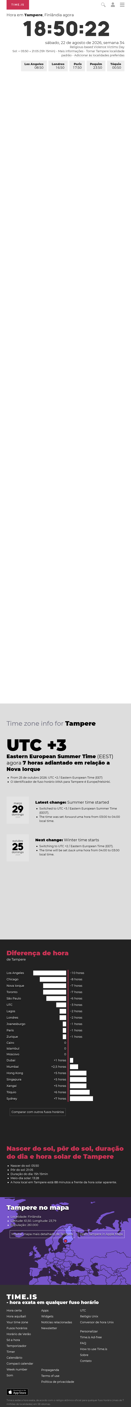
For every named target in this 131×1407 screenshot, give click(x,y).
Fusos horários (17, 1328)
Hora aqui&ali (16, 1316)
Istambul (13, 1048)
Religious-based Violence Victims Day (97, 47)
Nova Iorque (15, 985)
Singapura (14, 1079)
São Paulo (14, 998)
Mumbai (13, 1066)
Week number (17, 1369)
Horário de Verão (19, 1334)
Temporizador (16, 1346)
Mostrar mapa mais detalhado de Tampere (42, 1234)
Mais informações (70, 51)
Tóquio (115, 66)
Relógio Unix (89, 1316)
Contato (86, 1361)
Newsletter (49, 1328)
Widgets (47, 1316)
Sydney (12, 1098)
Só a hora (13, 1340)
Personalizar (89, 1331)
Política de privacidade (57, 1382)
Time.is (17, 4)
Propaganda (50, 1370)
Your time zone (17, 1322)
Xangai (12, 1086)
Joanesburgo (16, 1024)
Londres (58, 66)
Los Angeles (33, 66)
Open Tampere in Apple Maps (101, 1234)
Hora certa (14, 1310)
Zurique (12, 1037)
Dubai (11, 1060)
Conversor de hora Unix (97, 1322)
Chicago (12, 979)
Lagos (11, 1011)
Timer (11, 1352)
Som (10, 1375)
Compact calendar (20, 1363)
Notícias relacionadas (56, 1322)
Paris (77, 66)
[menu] (122, 5)
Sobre (84, 1355)
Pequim (96, 66)
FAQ (83, 1343)
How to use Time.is (93, 1349)
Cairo (10, 1043)
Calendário (14, 1357)
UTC (9, 1005)
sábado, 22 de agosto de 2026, (84, 43)
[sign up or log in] (113, 6)
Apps (45, 1310)
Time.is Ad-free (91, 1337)
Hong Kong (15, 1073)
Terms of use (50, 1376)
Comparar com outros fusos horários (38, 1112)
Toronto (12, 992)
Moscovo (13, 1054)
